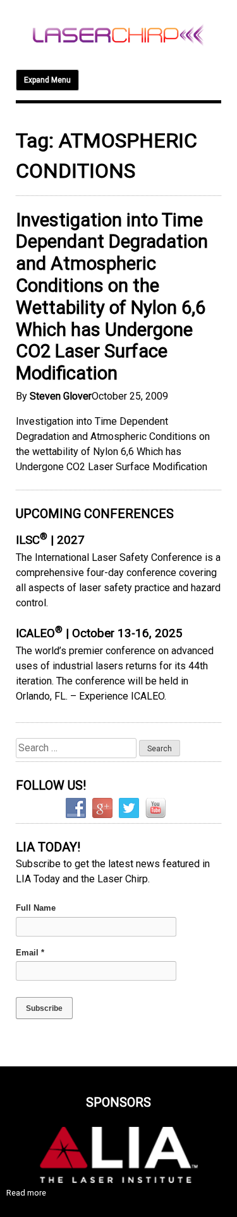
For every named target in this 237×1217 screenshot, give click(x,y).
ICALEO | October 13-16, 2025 (99, 633)
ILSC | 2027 (50, 540)
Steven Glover (61, 396)
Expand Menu (47, 80)
